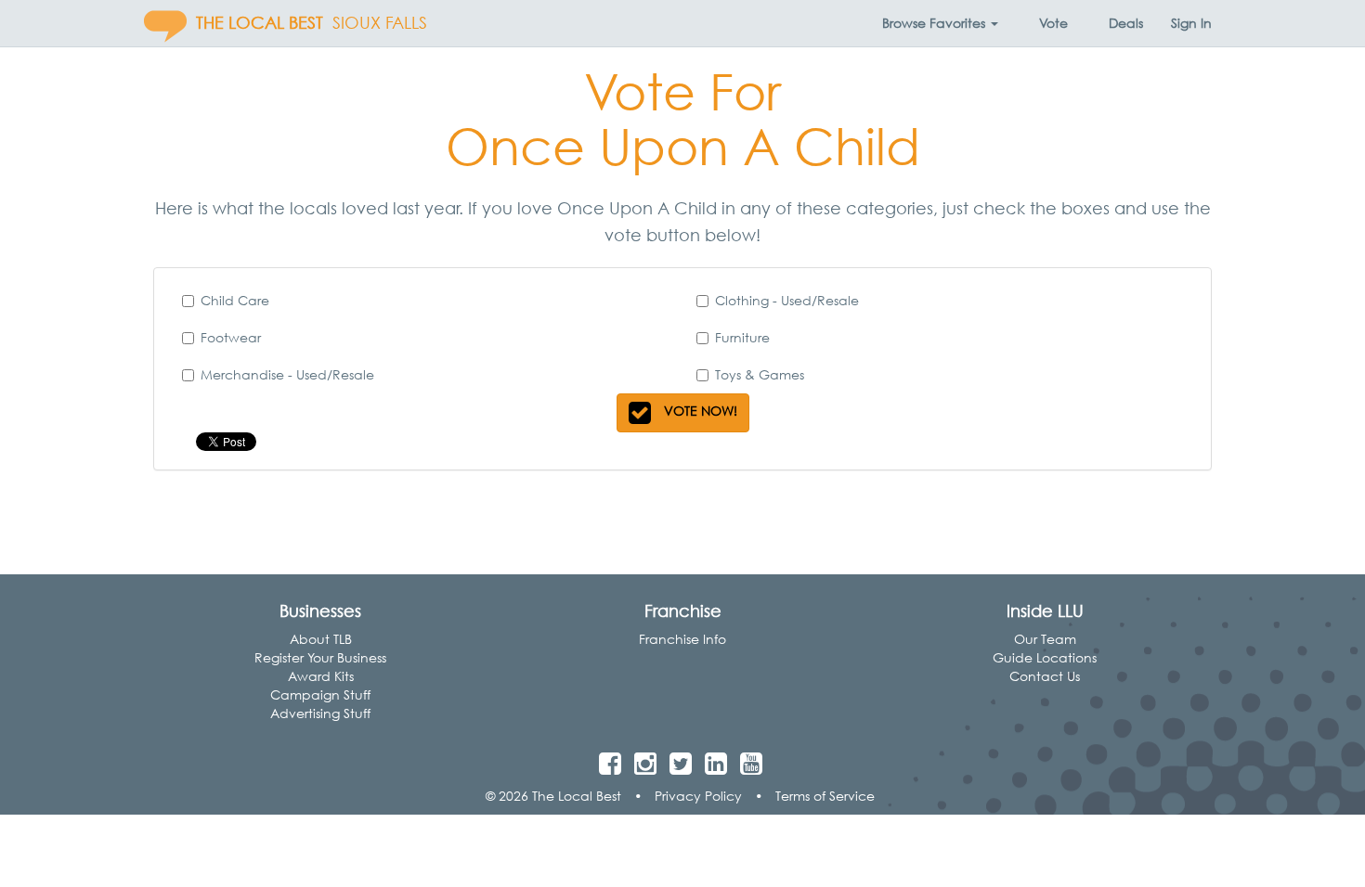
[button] (940, 23)
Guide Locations (1045, 657)
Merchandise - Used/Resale (287, 374)
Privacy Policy (698, 795)
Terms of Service (825, 795)
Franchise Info (682, 639)
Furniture (742, 337)
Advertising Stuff (320, 713)
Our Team (1045, 639)
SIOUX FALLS (379, 22)
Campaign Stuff (320, 694)
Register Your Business (320, 657)
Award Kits (321, 676)
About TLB (321, 639)
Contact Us (1044, 676)
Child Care (235, 300)
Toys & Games (759, 374)
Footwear (231, 337)
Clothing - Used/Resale (787, 300)
